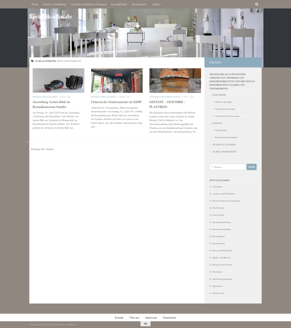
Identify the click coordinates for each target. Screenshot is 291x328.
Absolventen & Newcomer (227, 116)
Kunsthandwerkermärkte (226, 137)
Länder (156, 4)
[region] (145, 33)
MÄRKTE (217, 123)
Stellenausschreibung (222, 278)
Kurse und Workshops (223, 250)
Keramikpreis (219, 236)
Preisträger (217, 271)
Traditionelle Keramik (225, 108)
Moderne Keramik (223, 101)
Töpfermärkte (221, 130)
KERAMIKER (219, 94)
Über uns (134, 317)
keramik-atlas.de (50, 16)
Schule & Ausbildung (54, 4)
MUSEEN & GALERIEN (224, 144)
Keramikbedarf (119, 4)
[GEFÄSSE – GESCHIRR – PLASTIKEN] (175, 80)
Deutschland (138, 4)
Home (35, 4)
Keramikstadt (219, 243)
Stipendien (217, 286)
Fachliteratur (218, 207)
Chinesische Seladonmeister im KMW (116, 102)
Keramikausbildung (222, 222)
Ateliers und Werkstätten (164, 96)
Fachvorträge (218, 214)
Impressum (151, 317)
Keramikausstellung (222, 229)
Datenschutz (169, 317)
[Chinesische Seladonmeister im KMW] (117, 80)
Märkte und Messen (222, 257)
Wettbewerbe (218, 293)
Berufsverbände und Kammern (226, 200)
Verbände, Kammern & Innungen (88, 4)
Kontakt (119, 317)
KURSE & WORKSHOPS (224, 151)
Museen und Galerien (45, 96)
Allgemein (217, 186)
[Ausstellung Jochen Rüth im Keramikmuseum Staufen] (58, 80)
